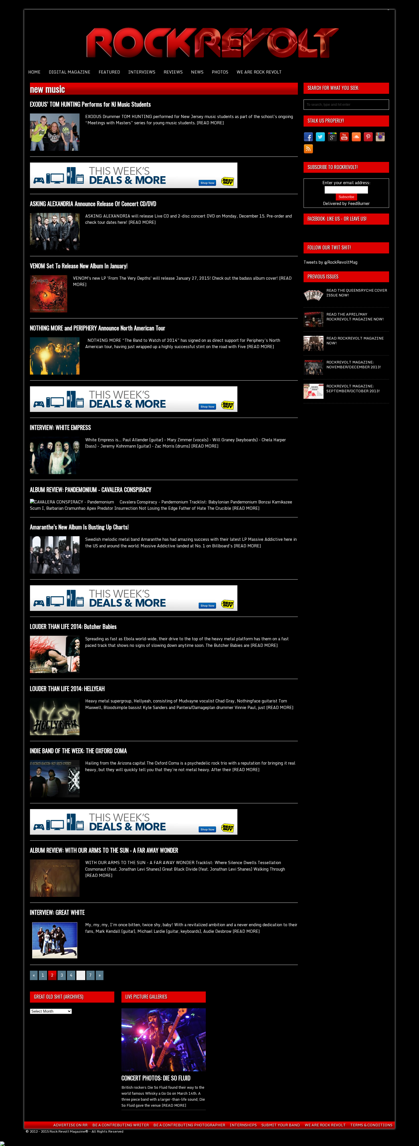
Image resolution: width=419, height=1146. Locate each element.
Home (34, 72)
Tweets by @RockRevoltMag (330, 262)
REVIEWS (173, 72)
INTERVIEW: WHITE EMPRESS (60, 427)
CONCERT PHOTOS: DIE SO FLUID (155, 1078)
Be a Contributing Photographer (189, 1125)
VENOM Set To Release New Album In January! (78, 265)
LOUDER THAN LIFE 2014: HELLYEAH (67, 688)
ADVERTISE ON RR (70, 1125)
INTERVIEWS (141, 72)
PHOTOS (220, 72)
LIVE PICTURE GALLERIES (146, 996)
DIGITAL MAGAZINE (69, 72)
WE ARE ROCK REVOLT (259, 72)
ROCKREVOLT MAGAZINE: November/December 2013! (353, 364)
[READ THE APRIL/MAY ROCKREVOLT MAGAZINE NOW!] (314, 324)
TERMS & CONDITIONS (371, 1125)
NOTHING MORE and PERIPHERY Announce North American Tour (97, 328)
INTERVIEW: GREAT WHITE (57, 912)
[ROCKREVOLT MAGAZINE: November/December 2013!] (314, 372)
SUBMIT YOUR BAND (280, 1125)
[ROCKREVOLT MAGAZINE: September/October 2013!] (314, 396)
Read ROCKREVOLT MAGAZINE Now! (355, 340)
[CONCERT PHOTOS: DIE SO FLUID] (163, 1068)
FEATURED (109, 72)
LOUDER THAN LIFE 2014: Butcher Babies (73, 626)
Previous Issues (323, 276)
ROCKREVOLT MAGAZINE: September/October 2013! (353, 388)
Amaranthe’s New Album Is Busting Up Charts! (79, 527)
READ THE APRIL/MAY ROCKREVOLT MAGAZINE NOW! (355, 316)
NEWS (197, 72)
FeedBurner (359, 203)
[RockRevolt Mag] (209, 38)
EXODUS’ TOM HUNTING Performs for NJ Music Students (90, 104)
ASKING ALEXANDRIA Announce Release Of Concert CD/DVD (93, 203)
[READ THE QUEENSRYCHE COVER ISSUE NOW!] (314, 300)
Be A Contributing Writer (120, 1125)
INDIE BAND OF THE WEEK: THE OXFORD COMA (78, 750)
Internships (243, 1125)
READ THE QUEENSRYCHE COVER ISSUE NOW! (356, 292)
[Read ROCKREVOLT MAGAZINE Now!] (314, 348)
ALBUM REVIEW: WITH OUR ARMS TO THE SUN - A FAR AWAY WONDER (104, 850)
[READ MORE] (210, 122)
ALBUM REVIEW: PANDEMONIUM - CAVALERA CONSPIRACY (90, 489)
